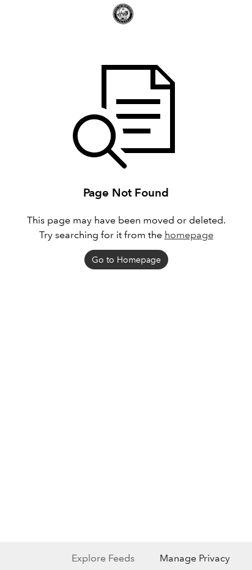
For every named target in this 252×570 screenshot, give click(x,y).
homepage (189, 235)
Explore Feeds (103, 558)
